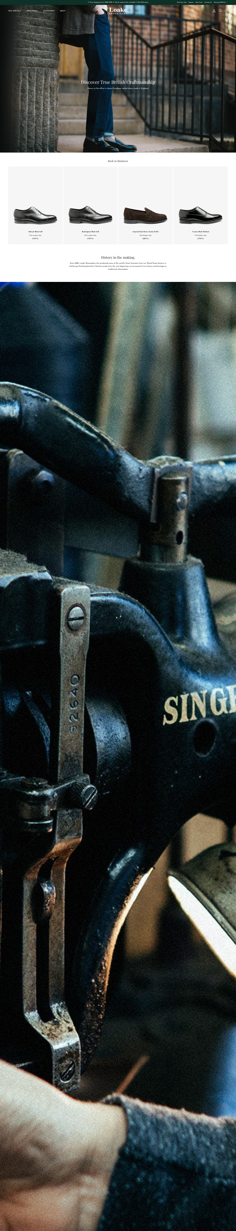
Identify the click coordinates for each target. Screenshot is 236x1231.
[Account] (213, 11)
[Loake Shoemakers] (118, 11)
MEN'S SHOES (32, 11)
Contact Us (208, 2)
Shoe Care (199, 2)
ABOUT (62, 11)
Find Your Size (182, 2)
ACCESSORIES (48, 11)
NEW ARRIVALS (14, 11)
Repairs (191, 2)
